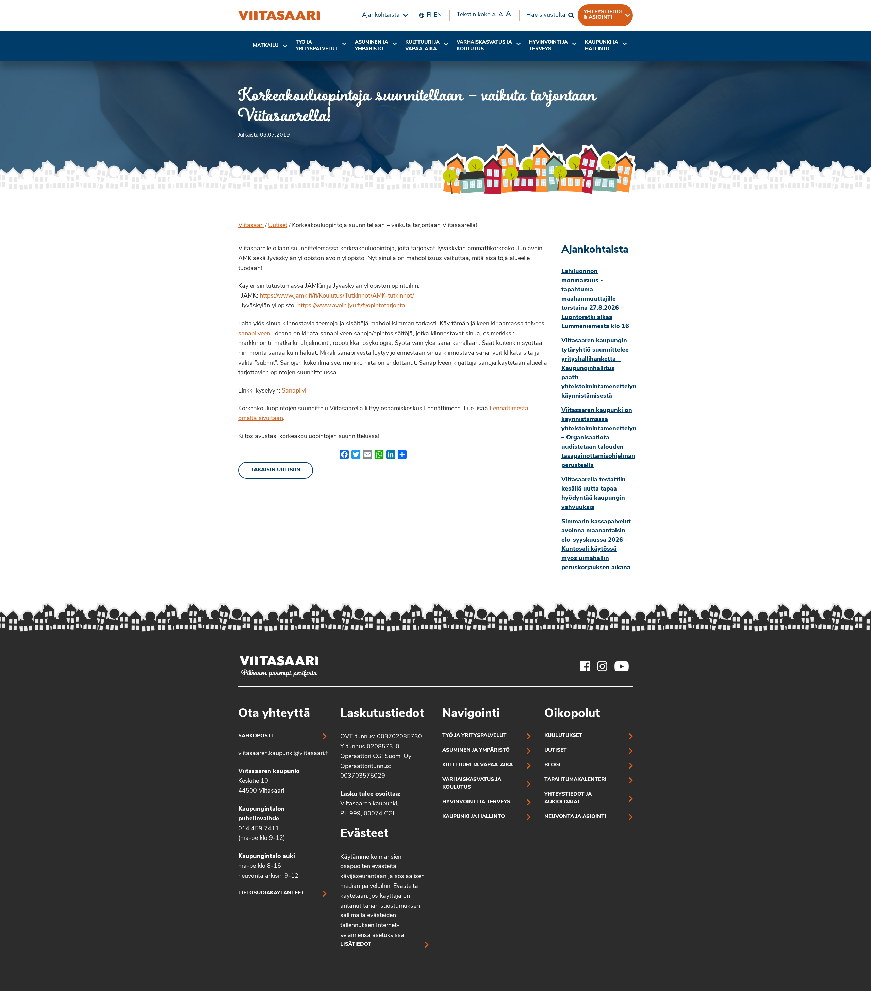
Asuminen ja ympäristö (371, 46)
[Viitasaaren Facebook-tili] (585, 666)
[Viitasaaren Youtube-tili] (621, 666)
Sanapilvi (294, 391)
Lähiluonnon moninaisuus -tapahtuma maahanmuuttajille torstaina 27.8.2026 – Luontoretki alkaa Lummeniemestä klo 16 (595, 299)
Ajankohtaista (381, 15)
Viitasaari (251, 226)
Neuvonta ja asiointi (575, 816)
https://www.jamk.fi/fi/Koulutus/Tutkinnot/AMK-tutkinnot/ (337, 296)
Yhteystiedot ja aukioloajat (568, 798)
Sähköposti (255, 736)
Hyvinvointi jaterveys (548, 46)
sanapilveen (254, 334)
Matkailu (266, 45)
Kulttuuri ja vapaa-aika (422, 46)
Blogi (552, 765)
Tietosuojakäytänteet (271, 893)
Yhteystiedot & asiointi (604, 15)
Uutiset (277, 226)
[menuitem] (383, 15)
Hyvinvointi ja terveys (476, 802)
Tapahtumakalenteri (575, 779)
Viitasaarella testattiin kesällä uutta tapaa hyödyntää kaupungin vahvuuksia (593, 494)
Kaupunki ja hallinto (601, 46)
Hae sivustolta (545, 15)
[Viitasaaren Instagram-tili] (602, 666)
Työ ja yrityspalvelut (317, 46)
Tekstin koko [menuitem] (484, 14)
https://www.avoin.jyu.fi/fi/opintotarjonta (351, 306)
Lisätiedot (355, 944)
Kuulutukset (563, 735)
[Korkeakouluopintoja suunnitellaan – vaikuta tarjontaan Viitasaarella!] (279, 15)
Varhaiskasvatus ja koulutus (484, 46)
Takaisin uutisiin (275, 470)
